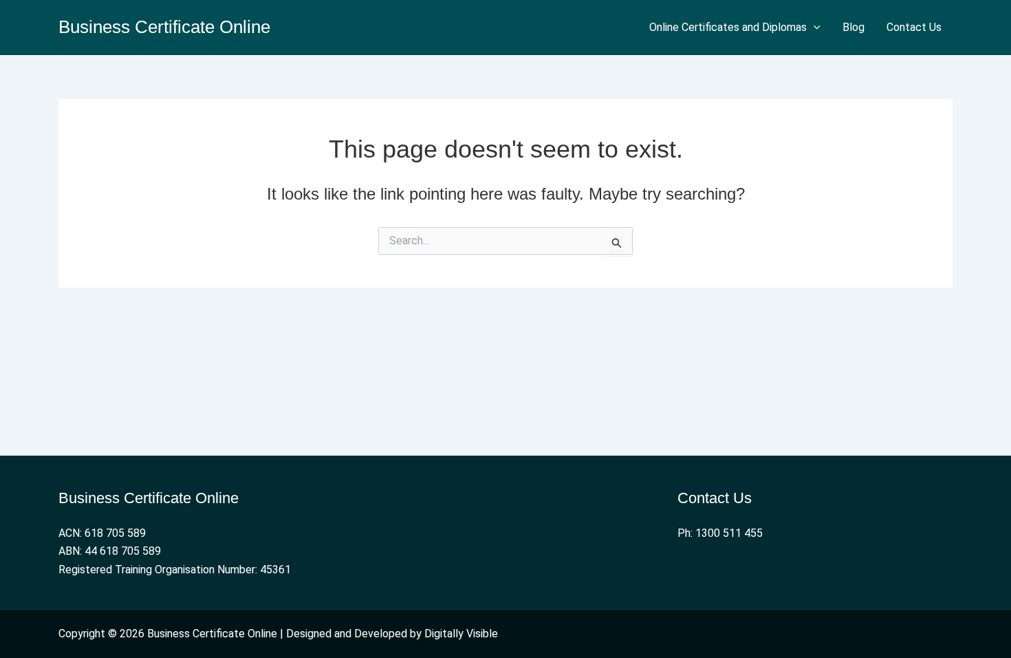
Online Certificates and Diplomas (728, 27)
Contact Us (914, 27)
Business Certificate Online (164, 27)
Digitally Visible (461, 633)
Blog (853, 27)
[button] (813, 27)
